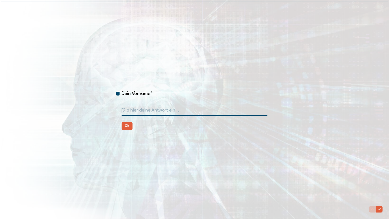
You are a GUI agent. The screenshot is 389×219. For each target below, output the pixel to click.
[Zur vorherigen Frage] (372, 209)
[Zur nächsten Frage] (379, 209)
